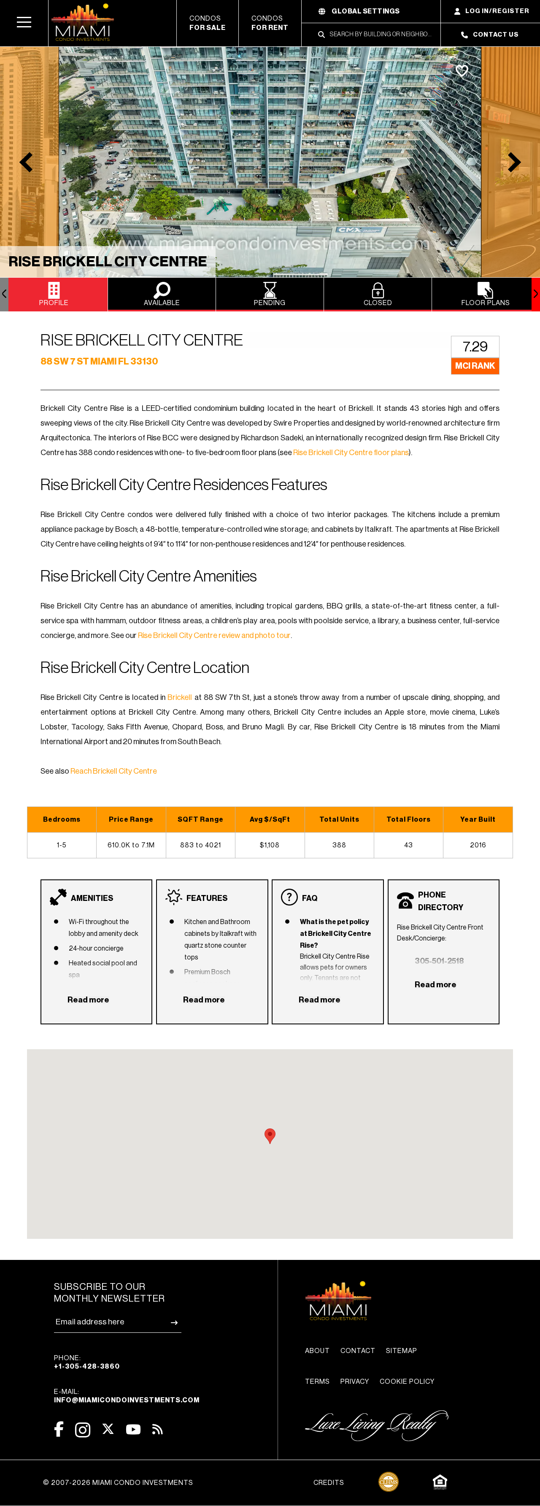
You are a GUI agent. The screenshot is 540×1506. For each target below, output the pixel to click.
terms (317, 1381)
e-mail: (127, 1396)
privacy (354, 1381)
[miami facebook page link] (59, 1429)
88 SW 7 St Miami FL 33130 (99, 361)
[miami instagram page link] (82, 1430)
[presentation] (4, 294)
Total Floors (408, 819)
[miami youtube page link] (133, 1429)
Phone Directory (440, 901)
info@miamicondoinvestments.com (127, 1400)
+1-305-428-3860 (87, 1366)
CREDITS (328, 1482)
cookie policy (407, 1381)
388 (339, 845)
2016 (478, 845)
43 (408, 845)
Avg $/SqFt (270, 819)
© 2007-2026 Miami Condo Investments (118, 1482)
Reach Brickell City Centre (113, 771)
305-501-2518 (439, 961)
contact (357, 1351)
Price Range (131, 819)
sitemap (401, 1351)
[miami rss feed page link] (157, 1428)
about (317, 1351)
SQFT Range (201, 819)
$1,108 (270, 845)
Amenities (92, 898)
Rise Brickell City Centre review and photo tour (214, 635)
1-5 (62, 845)
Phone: (87, 1362)
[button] (24, 23)
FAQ (310, 898)
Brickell (179, 697)
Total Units (339, 819)
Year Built (478, 819)
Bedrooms (62, 819)
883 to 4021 (200, 845)
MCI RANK (475, 366)
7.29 (475, 347)
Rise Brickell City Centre (107, 262)
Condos (207, 23)
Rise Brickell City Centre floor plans (351, 452)
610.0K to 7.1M (131, 845)
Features (207, 898)
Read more (88, 1000)
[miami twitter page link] (108, 1429)
